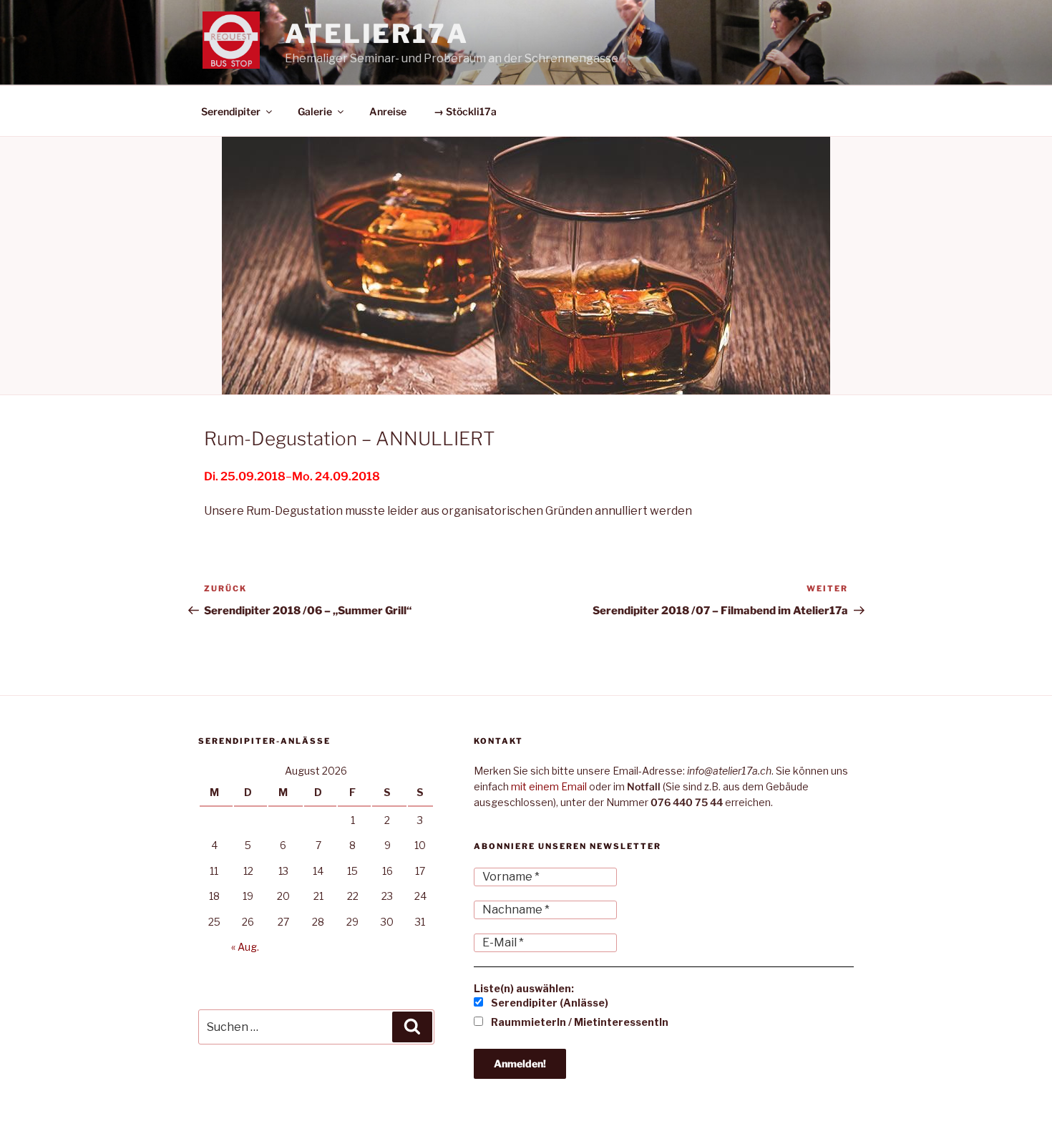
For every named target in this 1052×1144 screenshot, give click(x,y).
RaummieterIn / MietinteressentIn (578, 1022)
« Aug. (245, 947)
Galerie (315, 111)
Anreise (387, 111)
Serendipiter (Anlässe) (548, 1003)
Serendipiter (230, 111)
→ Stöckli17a (465, 111)
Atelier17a (377, 33)
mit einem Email (549, 786)
